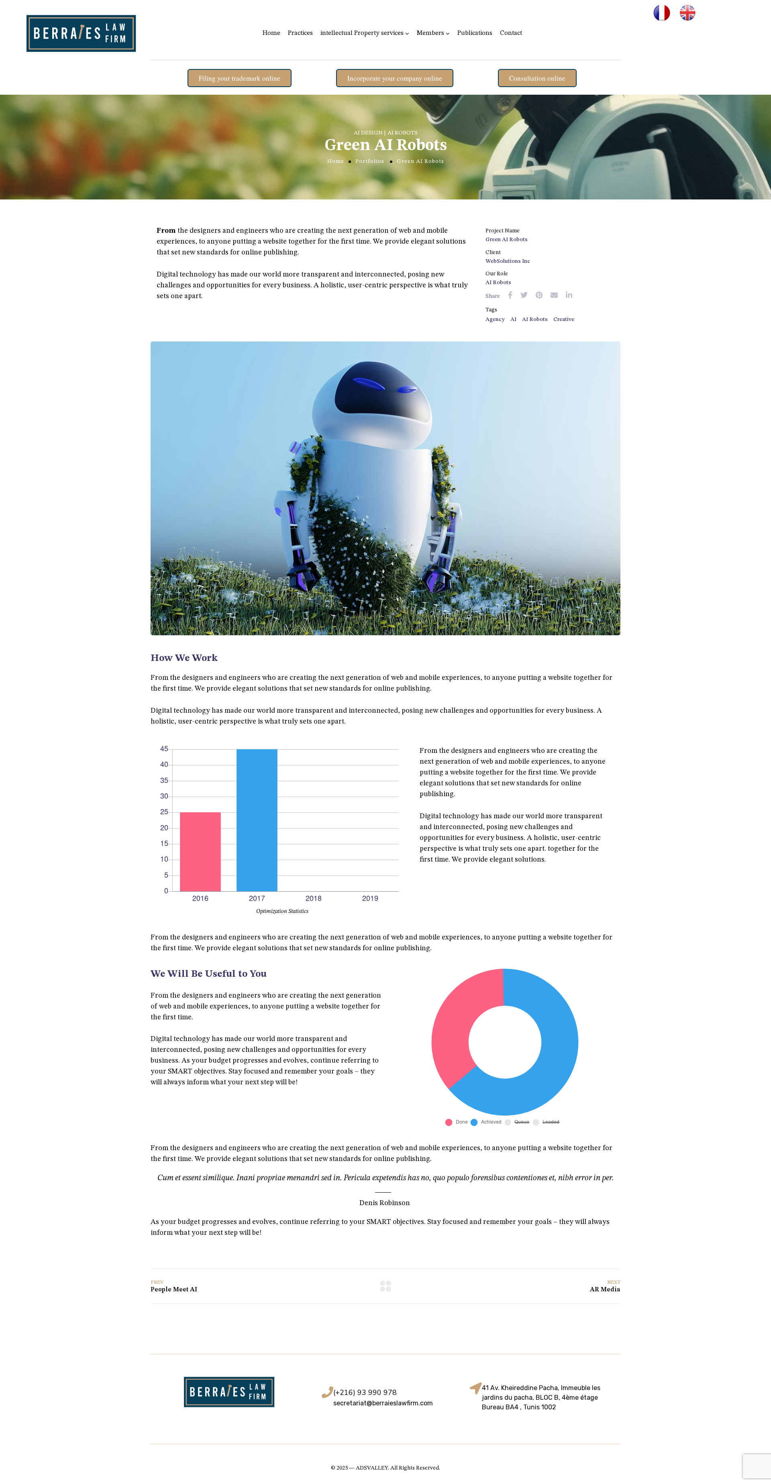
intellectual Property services (362, 33)
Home (271, 33)
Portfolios (369, 161)
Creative (563, 319)
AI (513, 319)
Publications (474, 33)
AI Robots (535, 319)
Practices (300, 33)
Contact (511, 33)
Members (430, 33)
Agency (495, 319)
